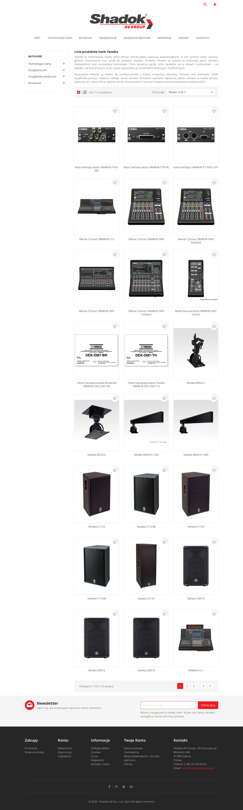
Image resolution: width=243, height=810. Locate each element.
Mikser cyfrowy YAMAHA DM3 (146, 239)
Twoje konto (135, 740)
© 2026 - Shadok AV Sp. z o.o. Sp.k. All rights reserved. (121, 801)
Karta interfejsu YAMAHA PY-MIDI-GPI (195, 167)
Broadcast (85, 37)
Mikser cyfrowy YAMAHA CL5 (96, 239)
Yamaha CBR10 (195, 598)
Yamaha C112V (96, 526)
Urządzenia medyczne (137, 37)
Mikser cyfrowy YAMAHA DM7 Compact (146, 313)
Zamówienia (131, 752)
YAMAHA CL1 (196, 670)
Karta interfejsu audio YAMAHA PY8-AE (146, 167)
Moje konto (65, 748)
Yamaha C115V (195, 526)
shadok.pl (202, 37)
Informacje (164, 37)
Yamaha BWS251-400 (195, 454)
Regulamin (97, 760)
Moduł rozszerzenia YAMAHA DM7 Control (196, 313)
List (84, 92)
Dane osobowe (133, 748)
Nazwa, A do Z (191, 92)
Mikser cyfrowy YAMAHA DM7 (97, 311)
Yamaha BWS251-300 (146, 454)
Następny (210, 686)
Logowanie (64, 756)
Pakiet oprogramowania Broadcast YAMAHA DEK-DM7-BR (97, 384)
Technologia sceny (60, 37)
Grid (79, 92)
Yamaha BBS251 (195, 383)
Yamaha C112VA (146, 526)
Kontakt (184, 37)
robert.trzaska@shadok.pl (198, 768)
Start (37, 37)
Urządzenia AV (108, 37)
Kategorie (35, 56)
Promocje (31, 748)
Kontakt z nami (100, 764)
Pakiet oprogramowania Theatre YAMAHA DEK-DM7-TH (146, 384)
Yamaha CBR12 (96, 670)
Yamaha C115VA (96, 598)
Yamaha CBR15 (146, 670)
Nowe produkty (34, 752)
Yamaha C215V (146, 598)
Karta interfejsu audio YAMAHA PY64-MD (97, 169)
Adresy (128, 764)
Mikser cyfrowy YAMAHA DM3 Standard (196, 241)
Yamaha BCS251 (96, 454)
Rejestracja (65, 752)
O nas (94, 756)
